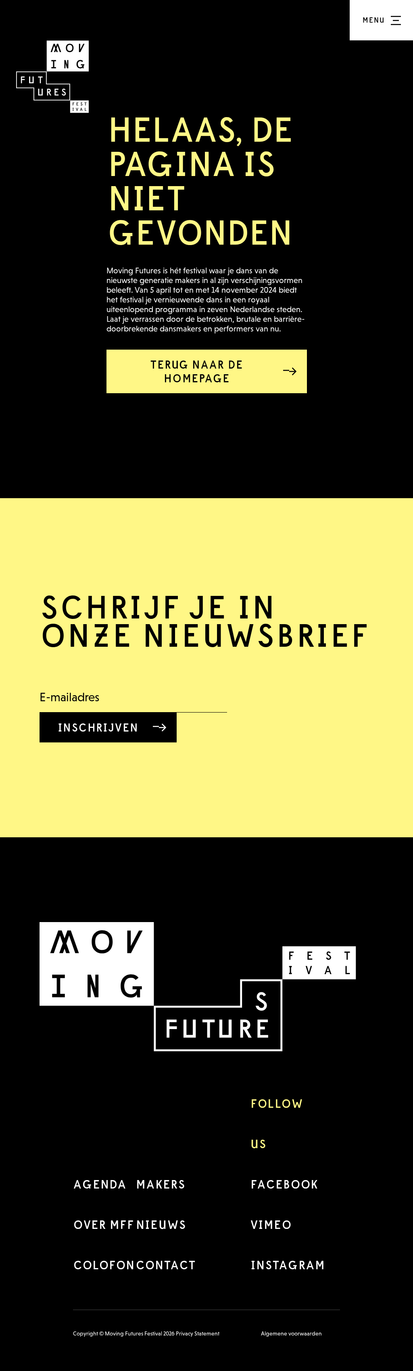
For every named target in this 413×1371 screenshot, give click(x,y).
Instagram (287, 1265)
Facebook (284, 1184)
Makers (160, 1184)
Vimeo (271, 1225)
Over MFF (103, 1225)
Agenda (99, 1184)
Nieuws (161, 1225)
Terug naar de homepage (196, 371)
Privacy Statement (197, 1333)
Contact (166, 1265)
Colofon (104, 1265)
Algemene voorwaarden (291, 1333)
